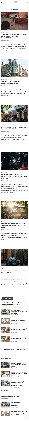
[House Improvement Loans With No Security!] (14, 257)
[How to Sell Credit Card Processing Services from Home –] (5, 365)
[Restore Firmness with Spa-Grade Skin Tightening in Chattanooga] (5, 321)
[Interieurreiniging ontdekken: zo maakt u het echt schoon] (5, 312)
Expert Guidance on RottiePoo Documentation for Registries (18, 338)
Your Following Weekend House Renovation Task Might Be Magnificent (13, 36)
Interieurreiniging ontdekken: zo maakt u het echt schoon (19, 311)
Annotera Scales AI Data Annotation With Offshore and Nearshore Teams (13, 303)
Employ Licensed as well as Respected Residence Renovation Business (14, 176)
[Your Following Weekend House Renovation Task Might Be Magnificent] (14, 21)
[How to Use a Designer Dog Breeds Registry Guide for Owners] (5, 330)
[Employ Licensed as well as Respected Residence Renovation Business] (14, 161)
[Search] (27, 2)
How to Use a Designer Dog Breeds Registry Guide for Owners (19, 329)
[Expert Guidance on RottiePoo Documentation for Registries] (5, 339)
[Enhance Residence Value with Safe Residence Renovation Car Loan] (14, 210)
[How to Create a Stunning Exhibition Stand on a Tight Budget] (5, 374)
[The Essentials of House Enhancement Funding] (14, 68)
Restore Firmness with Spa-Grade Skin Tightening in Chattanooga (19, 320)
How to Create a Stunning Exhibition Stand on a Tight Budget (19, 373)
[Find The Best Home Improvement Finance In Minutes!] (14, 113)
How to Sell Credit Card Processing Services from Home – (18, 364)
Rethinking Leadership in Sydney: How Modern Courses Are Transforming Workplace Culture (18, 383)
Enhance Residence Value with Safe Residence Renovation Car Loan (13, 225)
